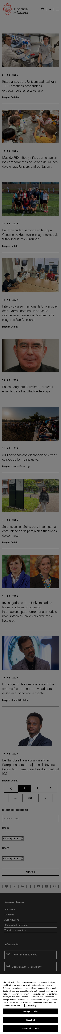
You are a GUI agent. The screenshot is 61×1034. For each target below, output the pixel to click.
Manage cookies (30, 1011)
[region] (30, 1004)
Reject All (30, 1020)
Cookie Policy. (30, 1005)
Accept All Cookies (30, 1028)
